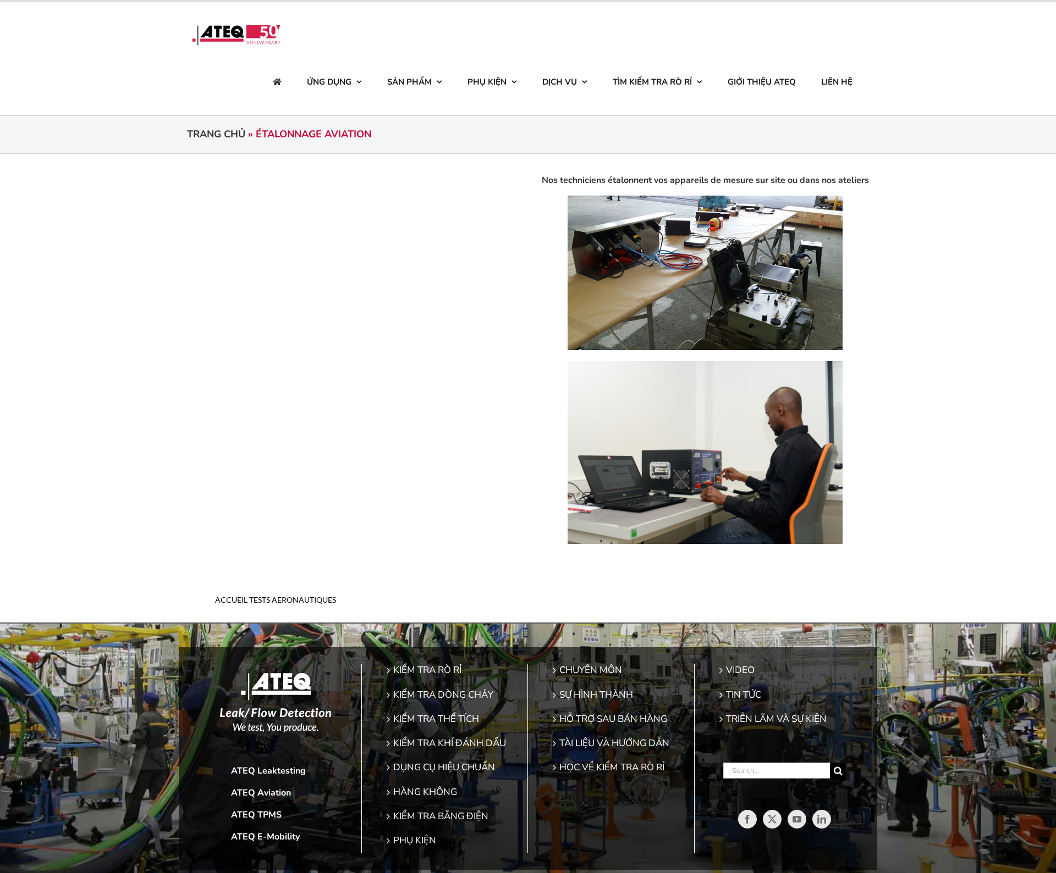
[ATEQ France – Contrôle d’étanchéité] (277, 82)
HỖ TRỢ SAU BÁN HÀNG (613, 719)
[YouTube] (797, 819)
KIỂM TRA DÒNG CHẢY (443, 694)
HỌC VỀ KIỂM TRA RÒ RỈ (611, 767)
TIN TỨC (743, 694)
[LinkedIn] (821, 819)
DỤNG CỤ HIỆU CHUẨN (444, 767)
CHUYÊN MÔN (590, 670)
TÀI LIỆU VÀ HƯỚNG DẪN (614, 743)
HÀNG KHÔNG (425, 792)
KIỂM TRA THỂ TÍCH (436, 719)
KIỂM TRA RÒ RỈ (427, 670)
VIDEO (740, 670)
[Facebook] (747, 819)
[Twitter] (772, 819)
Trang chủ (216, 134)
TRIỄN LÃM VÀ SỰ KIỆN (776, 719)
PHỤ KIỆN (414, 840)
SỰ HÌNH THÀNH (596, 694)
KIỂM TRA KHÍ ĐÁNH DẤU (449, 743)
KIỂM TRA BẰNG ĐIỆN (440, 816)
